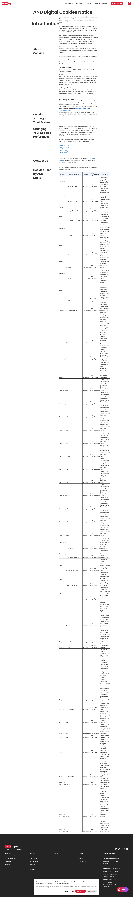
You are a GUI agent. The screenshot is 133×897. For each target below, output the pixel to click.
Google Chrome (64, 147)
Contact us (115, 3)
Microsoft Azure (34, 861)
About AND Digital (10, 856)
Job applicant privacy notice (111, 858)
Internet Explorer (64, 145)
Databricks (32, 869)
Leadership (8, 861)
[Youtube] (127, 849)
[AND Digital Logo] (11, 846)
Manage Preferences (69, 891)
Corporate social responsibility (111, 868)
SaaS (31, 866)
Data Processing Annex (109, 879)
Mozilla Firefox (64, 152)
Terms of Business (108, 876)
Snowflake (32, 864)
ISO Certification (107, 882)
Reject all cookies (91, 891)
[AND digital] (8, 3)
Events (81, 858)
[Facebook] (124, 849)
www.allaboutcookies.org (66, 110)
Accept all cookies (81, 891)
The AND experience (10, 858)
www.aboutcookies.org (82, 108)
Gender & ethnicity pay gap (110, 871)
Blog (80, 856)
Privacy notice (107, 856)
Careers (7, 866)
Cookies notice (107, 866)
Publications (82, 861)
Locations (7, 864)
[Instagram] (121, 849)
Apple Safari (63, 149)
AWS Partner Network (35, 856)
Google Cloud (33, 858)
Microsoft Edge (64, 151)
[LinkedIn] (116, 849)
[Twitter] (119, 849)
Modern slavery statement (110, 874)
